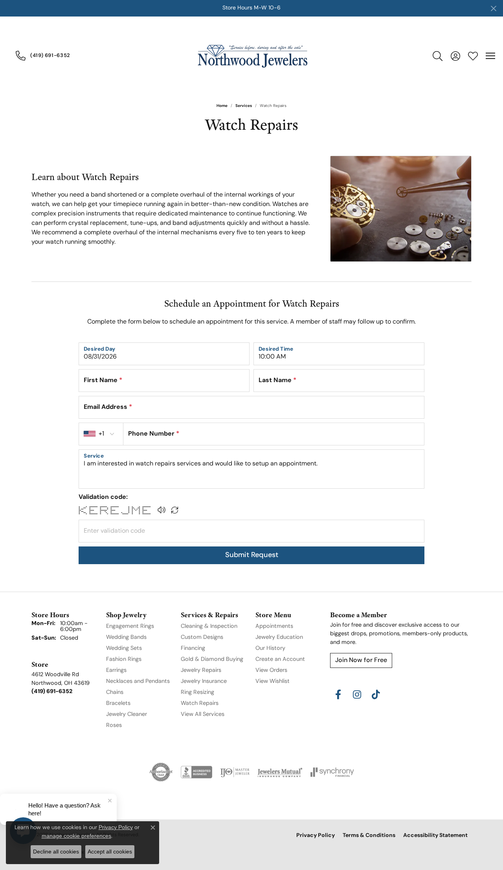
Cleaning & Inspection (209, 626)
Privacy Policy (315, 836)
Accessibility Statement (435, 836)
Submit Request (251, 555)
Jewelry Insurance (204, 681)
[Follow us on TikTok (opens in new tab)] (376, 695)
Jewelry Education (279, 637)
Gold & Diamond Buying (212, 659)
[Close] (493, 8)
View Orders (271, 670)
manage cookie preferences (76, 836)
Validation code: (103, 497)
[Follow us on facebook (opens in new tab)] (338, 695)
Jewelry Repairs (201, 670)
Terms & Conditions (369, 836)
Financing (193, 648)
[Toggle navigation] (490, 56)
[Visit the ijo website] (235, 772)
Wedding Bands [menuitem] (126, 637)
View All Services (202, 714)
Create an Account (280, 659)
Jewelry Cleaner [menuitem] (126, 714)
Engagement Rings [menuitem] (130, 626)
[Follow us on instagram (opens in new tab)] (357, 695)
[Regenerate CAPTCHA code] (175, 510)
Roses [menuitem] (114, 725)
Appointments (274, 626)
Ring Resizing (197, 692)
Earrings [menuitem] (116, 670)
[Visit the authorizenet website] (161, 772)
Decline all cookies (56, 851)
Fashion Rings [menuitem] (123, 659)
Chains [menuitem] (114, 692)
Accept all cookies (110, 851)
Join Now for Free (361, 660)
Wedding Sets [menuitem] (124, 648)
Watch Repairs (199, 703)
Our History (270, 648)
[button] (437, 56)
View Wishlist (272, 681)
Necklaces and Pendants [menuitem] (138, 681)
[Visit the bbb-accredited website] (196, 772)
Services (243, 106)
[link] (43, 55)
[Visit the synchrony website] (332, 772)
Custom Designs (202, 637)
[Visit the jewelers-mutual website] (280, 772)
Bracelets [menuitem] (118, 703)
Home (222, 106)
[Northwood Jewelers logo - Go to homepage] (251, 56)
